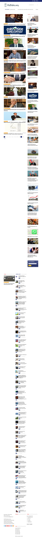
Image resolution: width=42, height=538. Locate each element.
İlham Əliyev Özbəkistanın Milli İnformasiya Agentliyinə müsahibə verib (33, 35)
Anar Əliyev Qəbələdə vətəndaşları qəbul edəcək (22, 501)
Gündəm (6, 35)
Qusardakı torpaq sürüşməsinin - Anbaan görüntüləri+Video (8, 284)
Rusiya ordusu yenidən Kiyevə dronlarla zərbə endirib (22, 336)
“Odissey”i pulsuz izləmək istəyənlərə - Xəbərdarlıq (14, 73)
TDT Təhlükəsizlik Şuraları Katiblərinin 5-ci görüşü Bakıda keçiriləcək (22, 340)
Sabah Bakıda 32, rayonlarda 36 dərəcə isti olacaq (22, 371)
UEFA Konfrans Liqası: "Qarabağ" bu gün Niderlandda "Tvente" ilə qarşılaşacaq (22, 392)
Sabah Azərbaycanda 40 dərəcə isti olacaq (22, 313)
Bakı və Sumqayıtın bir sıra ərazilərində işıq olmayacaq (22, 331)
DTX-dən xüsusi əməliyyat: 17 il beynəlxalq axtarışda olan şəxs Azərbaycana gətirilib (22, 386)
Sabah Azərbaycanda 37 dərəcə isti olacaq (22, 487)
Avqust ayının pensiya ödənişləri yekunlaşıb (22, 317)
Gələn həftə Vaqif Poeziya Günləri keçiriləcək (13, 133)
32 (23, 136)
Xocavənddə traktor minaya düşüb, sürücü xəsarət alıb (21, 9)
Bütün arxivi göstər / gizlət (19, 536)
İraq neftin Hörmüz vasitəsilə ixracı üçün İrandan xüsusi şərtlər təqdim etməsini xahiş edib (22, 403)
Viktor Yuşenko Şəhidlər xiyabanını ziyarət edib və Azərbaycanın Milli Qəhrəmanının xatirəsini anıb (21, 451)
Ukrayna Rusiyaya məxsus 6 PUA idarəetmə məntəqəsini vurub (22, 471)
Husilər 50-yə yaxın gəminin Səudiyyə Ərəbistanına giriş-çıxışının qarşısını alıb (22, 413)
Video (7, 282)
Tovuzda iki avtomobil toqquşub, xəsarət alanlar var (22, 408)
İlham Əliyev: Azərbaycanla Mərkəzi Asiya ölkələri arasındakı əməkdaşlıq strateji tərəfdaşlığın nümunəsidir (33, 179)
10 (19, 136)
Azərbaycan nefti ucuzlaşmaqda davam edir (22, 510)
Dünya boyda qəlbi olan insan (32, 245)
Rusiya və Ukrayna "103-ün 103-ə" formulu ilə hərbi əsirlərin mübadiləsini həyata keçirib (22, 436)
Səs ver (28, 524)
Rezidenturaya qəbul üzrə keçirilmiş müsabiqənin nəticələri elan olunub (22, 467)
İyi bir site (29, 518)
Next (13, 278)
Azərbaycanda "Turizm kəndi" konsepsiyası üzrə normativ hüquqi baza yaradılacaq (32, 57)
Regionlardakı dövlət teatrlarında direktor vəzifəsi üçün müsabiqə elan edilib (14, 86)
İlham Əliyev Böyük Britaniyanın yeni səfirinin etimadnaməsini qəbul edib (22, 462)
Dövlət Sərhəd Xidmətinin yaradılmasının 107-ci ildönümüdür (22, 506)
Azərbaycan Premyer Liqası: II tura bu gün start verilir (22, 276)
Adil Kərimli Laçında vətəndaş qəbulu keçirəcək (13, 49)
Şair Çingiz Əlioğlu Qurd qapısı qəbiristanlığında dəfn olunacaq (15, 61)
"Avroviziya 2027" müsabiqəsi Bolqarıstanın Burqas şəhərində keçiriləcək (14, 37)
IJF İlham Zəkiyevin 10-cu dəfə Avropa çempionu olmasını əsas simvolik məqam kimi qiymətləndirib (22, 476)
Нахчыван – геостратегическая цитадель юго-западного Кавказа (22, 456)
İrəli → (5, 138)
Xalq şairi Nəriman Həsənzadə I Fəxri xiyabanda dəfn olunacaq (15, 110)
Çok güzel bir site (30, 517)
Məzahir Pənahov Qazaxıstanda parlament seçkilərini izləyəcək (32, 46)
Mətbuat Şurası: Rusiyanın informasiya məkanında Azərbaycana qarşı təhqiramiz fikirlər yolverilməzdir (21, 496)
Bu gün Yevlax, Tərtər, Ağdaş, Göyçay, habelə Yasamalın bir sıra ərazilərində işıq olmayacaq (22, 397)
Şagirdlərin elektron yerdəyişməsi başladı (22, 359)
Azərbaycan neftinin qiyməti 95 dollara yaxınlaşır (33, 203)
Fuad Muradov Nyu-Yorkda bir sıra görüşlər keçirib (22, 446)
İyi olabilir (29, 520)
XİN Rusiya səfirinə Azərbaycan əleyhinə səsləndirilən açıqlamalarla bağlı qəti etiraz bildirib (22, 482)
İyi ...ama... (29, 519)
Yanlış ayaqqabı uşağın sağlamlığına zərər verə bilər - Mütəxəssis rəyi (32, 256)
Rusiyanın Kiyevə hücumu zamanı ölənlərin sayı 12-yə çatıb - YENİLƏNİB (22, 382)
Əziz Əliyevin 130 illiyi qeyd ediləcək (32, 68)
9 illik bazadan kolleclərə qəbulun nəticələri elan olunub (33, 145)
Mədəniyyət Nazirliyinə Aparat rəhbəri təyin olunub (14, 24)
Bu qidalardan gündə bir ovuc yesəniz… (32, 227)
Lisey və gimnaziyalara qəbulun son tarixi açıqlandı (33, 124)
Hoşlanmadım (30, 521)
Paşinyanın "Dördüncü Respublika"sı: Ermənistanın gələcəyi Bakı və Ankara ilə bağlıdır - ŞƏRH (21, 291)
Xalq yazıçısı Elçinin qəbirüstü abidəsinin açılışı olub (14, 97)
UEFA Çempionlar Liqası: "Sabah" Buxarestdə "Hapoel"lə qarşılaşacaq (22, 441)
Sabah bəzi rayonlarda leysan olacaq (32, 78)
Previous (4, 278)
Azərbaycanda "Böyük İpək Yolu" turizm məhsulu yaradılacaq (22, 345)
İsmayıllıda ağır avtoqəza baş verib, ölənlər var (22, 367)
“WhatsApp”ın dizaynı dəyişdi (33, 236)
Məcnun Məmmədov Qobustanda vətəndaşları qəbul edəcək (32, 24)
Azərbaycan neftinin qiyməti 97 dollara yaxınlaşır (33, 193)
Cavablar (31, 524)
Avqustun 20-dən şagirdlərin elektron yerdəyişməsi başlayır (33, 135)
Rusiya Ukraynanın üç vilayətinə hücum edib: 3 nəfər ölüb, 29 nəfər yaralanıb (22, 321)
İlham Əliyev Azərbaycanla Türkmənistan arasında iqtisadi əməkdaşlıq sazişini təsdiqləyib (33, 168)
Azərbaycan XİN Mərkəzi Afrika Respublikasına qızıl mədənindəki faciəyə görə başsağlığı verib (22, 376)
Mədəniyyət (8, 35)
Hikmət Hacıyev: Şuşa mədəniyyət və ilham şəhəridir (15, 122)
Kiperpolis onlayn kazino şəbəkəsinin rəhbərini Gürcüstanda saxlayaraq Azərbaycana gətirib (22, 422)
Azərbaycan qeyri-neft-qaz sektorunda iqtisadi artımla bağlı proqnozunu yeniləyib (32, 214)
